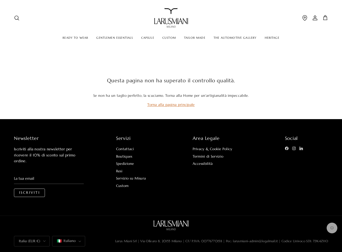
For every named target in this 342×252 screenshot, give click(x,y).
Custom (122, 185)
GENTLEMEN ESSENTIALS (114, 37)
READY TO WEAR (75, 37)
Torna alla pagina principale (170, 104)
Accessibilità (203, 163)
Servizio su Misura (131, 178)
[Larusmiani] (171, 18)
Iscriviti (29, 192)
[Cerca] (17, 18)
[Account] (315, 18)
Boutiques (124, 156)
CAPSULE (147, 37)
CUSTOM (169, 37)
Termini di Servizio (208, 156)
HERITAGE (272, 37)
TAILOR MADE (194, 37)
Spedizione (125, 163)
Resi (119, 171)
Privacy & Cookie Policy (212, 149)
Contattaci (125, 149)
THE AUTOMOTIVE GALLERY (235, 37)
